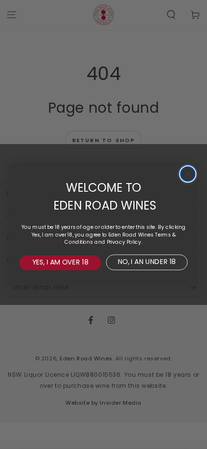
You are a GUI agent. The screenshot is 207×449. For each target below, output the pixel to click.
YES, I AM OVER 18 (60, 262)
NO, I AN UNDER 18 (147, 262)
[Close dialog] (188, 174)
